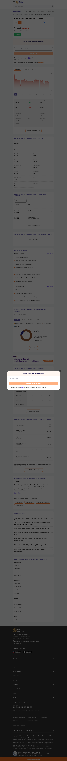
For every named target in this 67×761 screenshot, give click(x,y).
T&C (22, 387)
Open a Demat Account (33, 383)
